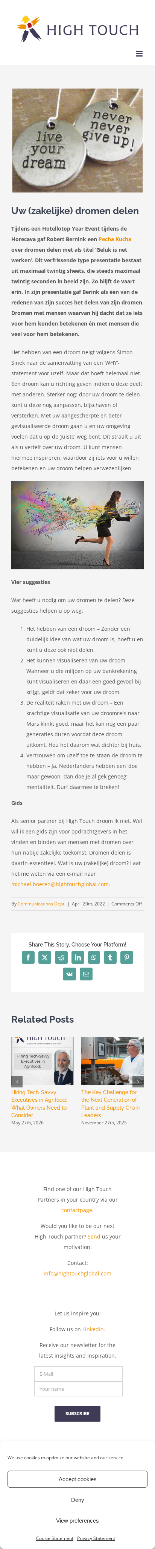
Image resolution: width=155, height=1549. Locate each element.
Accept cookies (78, 1479)
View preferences (77, 1520)
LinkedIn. (93, 1329)
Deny (77, 1500)
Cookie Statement (54, 1538)
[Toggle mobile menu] (140, 54)
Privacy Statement (96, 1538)
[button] (17, 1081)
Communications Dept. (41, 904)
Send (94, 1236)
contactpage (76, 1210)
